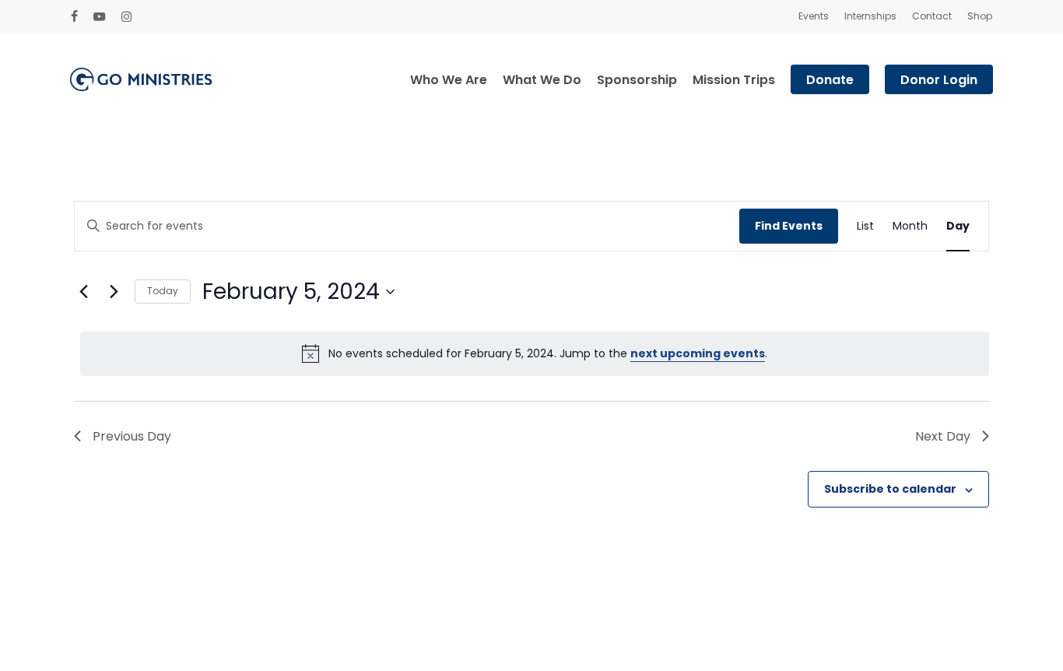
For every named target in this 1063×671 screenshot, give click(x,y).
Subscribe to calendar (890, 489)
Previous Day (132, 436)
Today (162, 290)
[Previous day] (83, 292)
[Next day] (113, 292)
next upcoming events (697, 353)
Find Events (789, 226)
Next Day (942, 436)
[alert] (534, 353)
